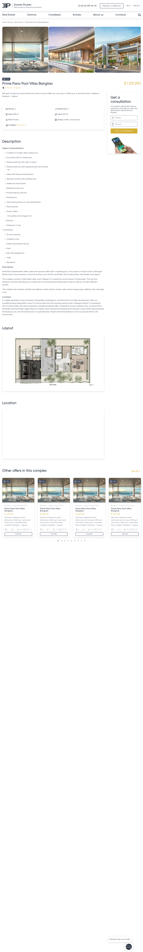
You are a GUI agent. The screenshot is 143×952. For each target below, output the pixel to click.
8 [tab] (26, 501)
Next (140, 46)
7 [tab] (24, 501)
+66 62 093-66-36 (88, 6)
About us (98, 15)
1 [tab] (10, 501)
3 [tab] (15, 501)
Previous (3, 46)
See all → (135, 471)
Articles (77, 15)
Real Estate (8, 15)
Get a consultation (124, 131)
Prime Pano (21, 125)
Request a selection (111, 6)
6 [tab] (22, 501)
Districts (31, 15)
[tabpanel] (18, 507)
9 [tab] (85, 541)
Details (18, 534)
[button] (129, 947)
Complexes (54, 15)
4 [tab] (17, 501)
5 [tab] (19, 501)
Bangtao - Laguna (12, 88)
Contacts (120, 15)
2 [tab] (13, 501)
